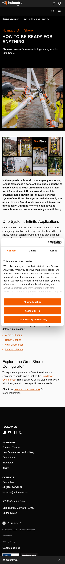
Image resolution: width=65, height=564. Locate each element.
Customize (30, 311)
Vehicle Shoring (13, 335)
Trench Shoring (13, 340)
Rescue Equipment (10, 19)
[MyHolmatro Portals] (54, 3)
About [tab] (53, 250)
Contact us (8, 482)
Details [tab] (32, 250)
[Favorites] (59, 3)
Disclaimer (7, 536)
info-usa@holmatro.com (15, 492)
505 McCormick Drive (14, 501)
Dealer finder (9, 457)
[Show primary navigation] (59, 11)
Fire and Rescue (11, 447)
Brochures (7, 462)
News (25, 19)
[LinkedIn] (4, 432)
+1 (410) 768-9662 (12, 487)
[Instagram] (20, 432)
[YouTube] (9, 432)
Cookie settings (11, 548)
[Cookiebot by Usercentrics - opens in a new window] (48, 242)
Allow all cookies (32, 302)
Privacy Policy (8, 541)
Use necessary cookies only (32, 319)
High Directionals (14, 344)
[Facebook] (15, 432)
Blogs (5, 467)
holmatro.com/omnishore (27, 389)
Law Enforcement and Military (18, 452)
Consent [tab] (11, 250)
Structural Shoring (14, 349)
